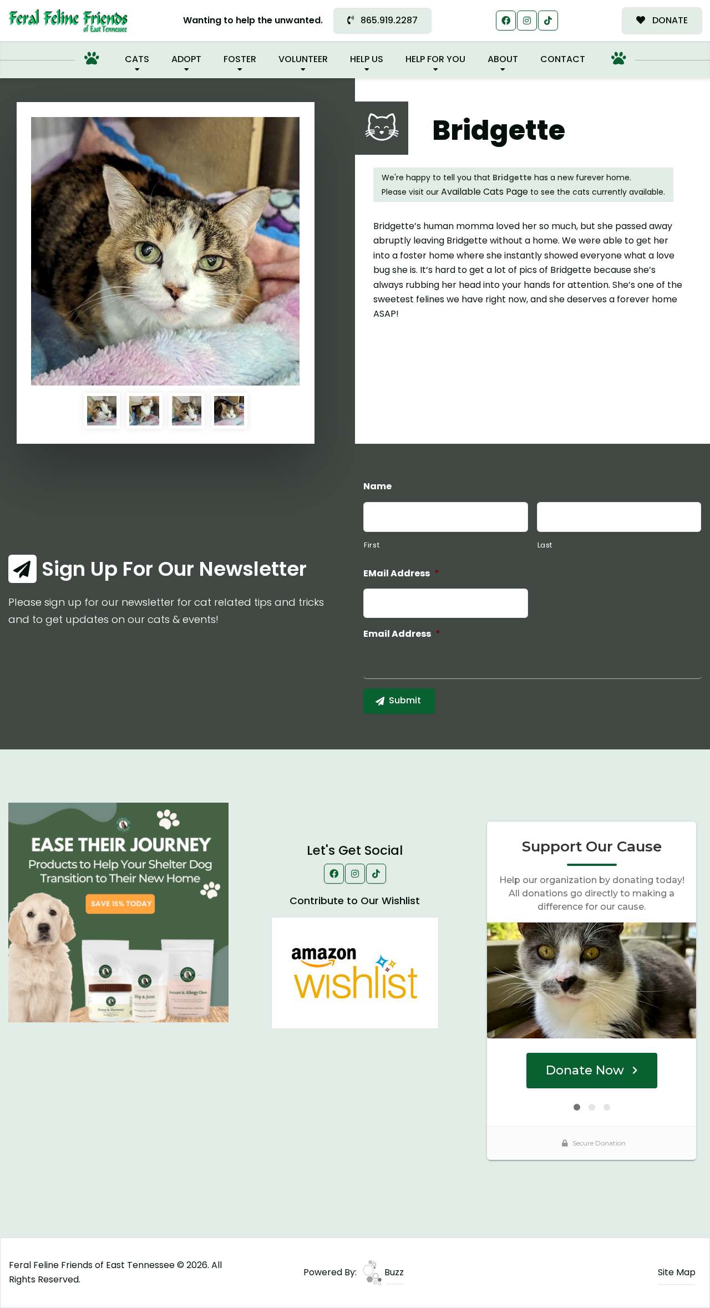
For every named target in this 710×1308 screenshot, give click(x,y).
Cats (137, 59)
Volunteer (303, 59)
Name (377, 487)
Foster (240, 59)
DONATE (669, 20)
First (371, 545)
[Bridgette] (165, 251)
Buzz (393, 1272)
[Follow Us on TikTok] (548, 21)
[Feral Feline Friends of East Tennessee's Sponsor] (118, 911)
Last (545, 545)
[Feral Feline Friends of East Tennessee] (68, 21)
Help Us (366, 59)
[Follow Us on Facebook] (506, 21)
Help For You (435, 59)
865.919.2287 (388, 20)
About (503, 59)
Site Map (677, 1272)
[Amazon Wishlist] (355, 972)
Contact (562, 59)
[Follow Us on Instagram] (527, 21)
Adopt (186, 59)
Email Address (401, 634)
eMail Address (401, 574)
